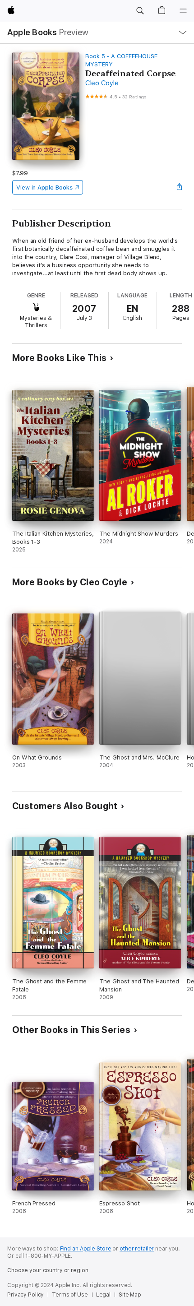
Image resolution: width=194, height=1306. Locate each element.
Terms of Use (70, 1295)
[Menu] (183, 11)
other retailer (137, 1249)
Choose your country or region (47, 1270)
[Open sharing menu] (179, 187)
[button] (140, 11)
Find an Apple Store (85, 1249)
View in (44, 187)
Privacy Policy (25, 1295)
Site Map (130, 1295)
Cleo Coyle (102, 83)
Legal (103, 1295)
